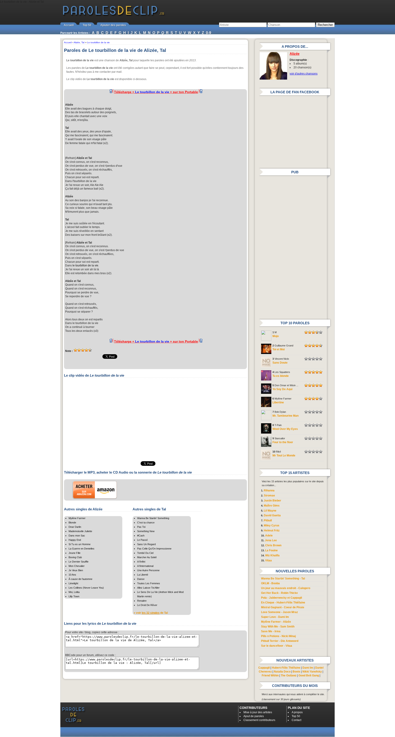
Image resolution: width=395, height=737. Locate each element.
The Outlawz (288, 675)
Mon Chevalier (77, 566)
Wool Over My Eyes (285, 429)
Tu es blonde (280, 376)
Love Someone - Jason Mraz (279, 612)
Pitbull (268, 520)
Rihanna (269, 490)
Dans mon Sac (77, 535)
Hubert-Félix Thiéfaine (286, 667)
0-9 (208, 33)
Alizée (294, 54)
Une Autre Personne (148, 570)
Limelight (73, 583)
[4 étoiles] (86, 350)
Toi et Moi (278, 349)
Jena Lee (271, 540)
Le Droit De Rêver (147, 605)
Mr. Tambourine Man (285, 415)
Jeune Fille (74, 553)
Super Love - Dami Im (275, 617)
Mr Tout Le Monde (283, 455)
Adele (269, 535)
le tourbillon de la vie (85, 265)
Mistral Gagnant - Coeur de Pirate (282, 607)
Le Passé (142, 540)
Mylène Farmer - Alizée (276, 621)
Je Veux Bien (76, 570)
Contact (296, 720)
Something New (146, 531)
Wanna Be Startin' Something (153, 518)
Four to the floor (282, 442)
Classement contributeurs (259, 720)
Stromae (269, 495)
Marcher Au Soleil (146, 557)
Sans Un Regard (146, 544)
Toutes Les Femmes (148, 583)
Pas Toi (141, 526)
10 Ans (72, 574)
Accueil (69, 25)
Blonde (72, 522)
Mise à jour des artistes (257, 712)
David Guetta (272, 515)
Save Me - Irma (270, 631)
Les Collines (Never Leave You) (86, 587)
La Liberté (142, 574)
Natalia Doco (282, 671)
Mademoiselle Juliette (80, 531)
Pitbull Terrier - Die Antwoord (279, 641)
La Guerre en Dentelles (81, 548)
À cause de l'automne (80, 579)
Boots (296, 671)
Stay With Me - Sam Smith (277, 626)
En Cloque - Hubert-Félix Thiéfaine (283, 602)
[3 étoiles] (83, 350)
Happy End (75, 540)
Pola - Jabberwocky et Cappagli (281, 597)
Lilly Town (74, 596)
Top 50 (87, 25)
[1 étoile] (75, 350)
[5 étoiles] (90, 350)
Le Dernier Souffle (78, 561)
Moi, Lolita (74, 592)
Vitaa (268, 560)
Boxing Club (75, 557)
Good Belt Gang (309, 675)
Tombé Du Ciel (145, 553)
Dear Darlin (75, 526)
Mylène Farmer (77, 518)
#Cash (140, 535)
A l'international (145, 566)
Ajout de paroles (253, 716)
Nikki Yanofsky (312, 671)
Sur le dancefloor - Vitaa (276, 645)
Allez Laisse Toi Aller (148, 587)
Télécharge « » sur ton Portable (156, 92)
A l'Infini (141, 561)
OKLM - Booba (270, 583)
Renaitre (142, 600)
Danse (140, 579)
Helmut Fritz (272, 530)
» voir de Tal (151, 612)
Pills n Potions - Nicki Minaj (278, 636)
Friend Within (270, 675)
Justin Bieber (272, 500)
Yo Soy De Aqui (282, 389)
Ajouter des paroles (113, 25)
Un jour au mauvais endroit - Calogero (285, 588)
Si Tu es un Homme (80, 544)
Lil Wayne (270, 510)
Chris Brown (273, 545)
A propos (297, 712)
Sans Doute (280, 362)
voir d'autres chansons (304, 73)
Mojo (275, 336)
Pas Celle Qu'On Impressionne (154, 548)
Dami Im (307, 667)
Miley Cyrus (271, 525)
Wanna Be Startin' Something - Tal (283, 578)
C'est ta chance (146, 522)
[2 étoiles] (79, 350)
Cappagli (264, 667)
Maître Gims (272, 505)
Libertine (278, 402)
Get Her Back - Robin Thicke (279, 593)
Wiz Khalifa (272, 555)
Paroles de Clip (113, 15)
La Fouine (271, 550)
